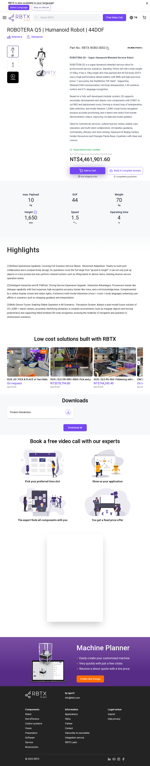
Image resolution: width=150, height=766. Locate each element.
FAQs (68, 719)
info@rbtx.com (72, 697)
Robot (28, 714)
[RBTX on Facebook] (123, 759)
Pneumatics (31, 733)
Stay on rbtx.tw (41, 7)
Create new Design (90, 679)
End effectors (32, 719)
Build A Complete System (127, 170)
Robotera (17, 36)
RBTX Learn (71, 742)
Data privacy (114, 719)
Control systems (33, 723)
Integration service (74, 737)
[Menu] (4, 17)
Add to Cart (90, 170)
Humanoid (36, 36)
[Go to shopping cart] (144, 17)
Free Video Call (114, 17)
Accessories (31, 747)
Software (30, 737)
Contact (69, 728)
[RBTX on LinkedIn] (109, 759)
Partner (69, 723)
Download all (75, 427)
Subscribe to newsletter (77, 733)
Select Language (19, 7)
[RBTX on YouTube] (113, 759)
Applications (71, 714)
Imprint (111, 714)
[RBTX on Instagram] (118, 759)
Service (29, 742)
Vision (28, 728)
